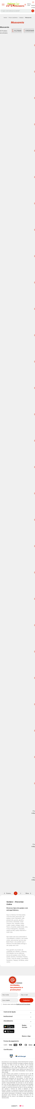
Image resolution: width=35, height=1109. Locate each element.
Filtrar (17, 31)
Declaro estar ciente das (16, 1004)
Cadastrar (26, 1000)
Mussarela (28, 17)
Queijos (21, 17)
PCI (11, 1056)
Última (27, 893)
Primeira (8, 893)
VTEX (21, 1106)
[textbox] (17, 11)
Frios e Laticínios (13, 17)
